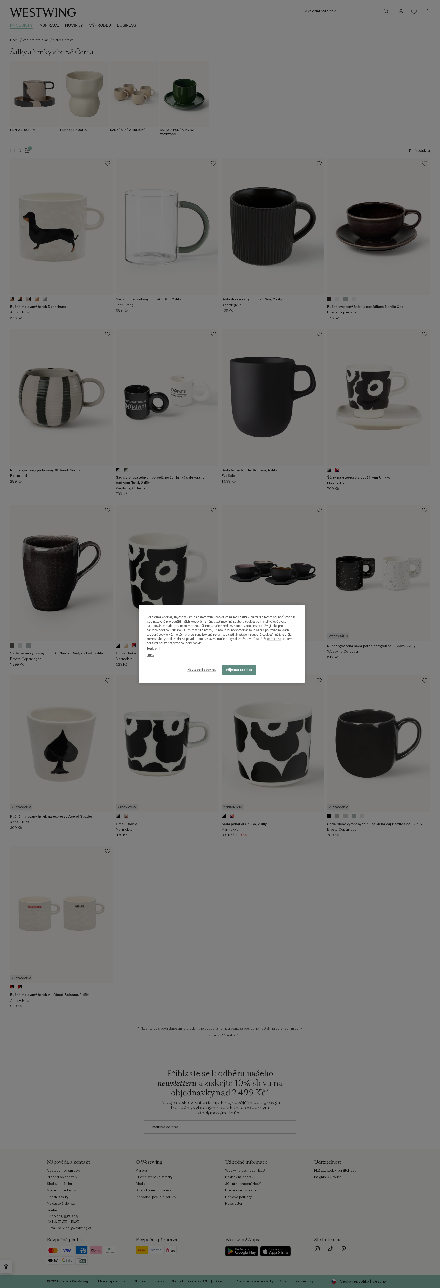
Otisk (150, 655)
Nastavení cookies (201, 670)
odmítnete (274, 639)
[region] (222, 644)
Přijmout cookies (239, 670)
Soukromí (153, 649)
